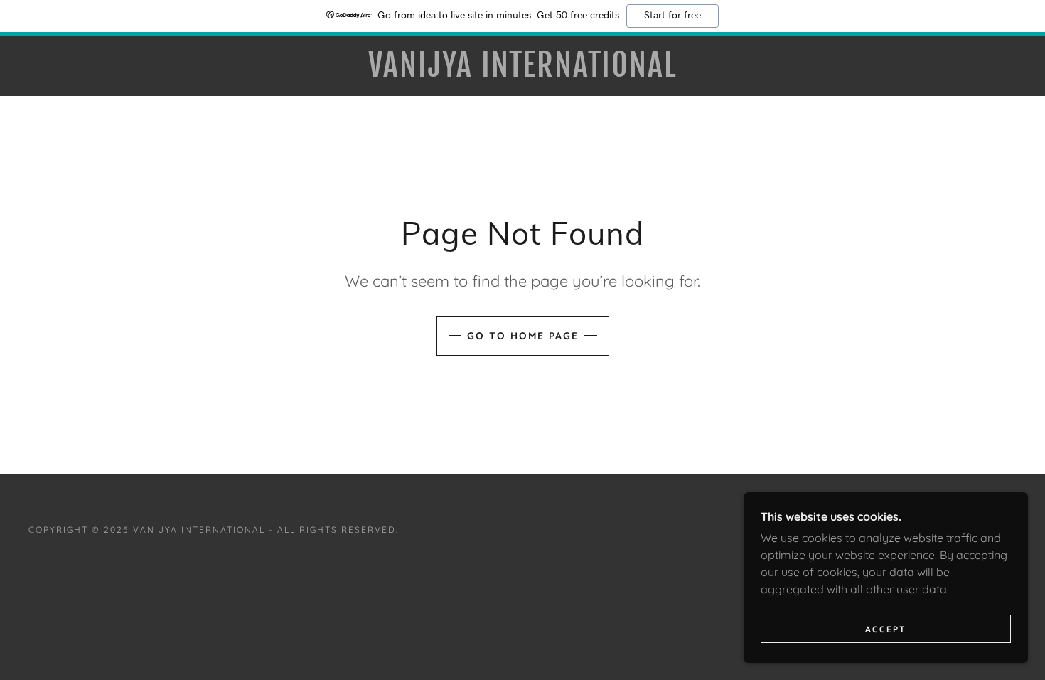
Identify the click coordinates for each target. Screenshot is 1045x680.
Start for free (672, 16)
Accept (885, 629)
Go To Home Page (523, 335)
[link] (522, 72)
